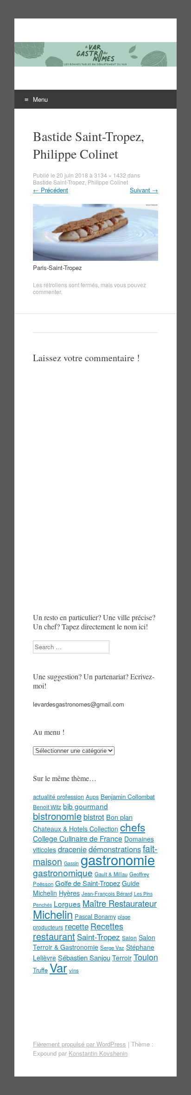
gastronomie (118, 859)
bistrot (93, 816)
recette (77, 926)
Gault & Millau (111, 874)
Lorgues (67, 903)
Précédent (50, 189)
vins (74, 970)
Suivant (144, 189)
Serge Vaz (112, 947)
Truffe (40, 970)
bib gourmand (85, 806)
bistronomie (57, 816)
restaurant (54, 936)
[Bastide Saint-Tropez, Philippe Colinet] (95, 258)
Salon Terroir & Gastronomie (94, 942)
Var (58, 967)
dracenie (72, 849)
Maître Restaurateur (120, 903)
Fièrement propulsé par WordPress (79, 1044)
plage (124, 916)
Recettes (106, 926)
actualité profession (58, 796)
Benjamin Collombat (128, 796)
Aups (92, 796)
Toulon (146, 957)
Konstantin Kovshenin (98, 1053)
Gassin (71, 863)
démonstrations (115, 849)
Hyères (69, 893)
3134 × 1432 (110, 175)
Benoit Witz (47, 807)
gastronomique (63, 872)
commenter (47, 291)
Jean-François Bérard (107, 893)
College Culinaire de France (77, 838)
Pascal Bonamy (95, 916)
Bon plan (119, 817)
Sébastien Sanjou (84, 957)
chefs (132, 826)
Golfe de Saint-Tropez (87, 883)
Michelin (53, 914)
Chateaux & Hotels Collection (75, 828)
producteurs (48, 927)
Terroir (122, 957)
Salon (129, 937)
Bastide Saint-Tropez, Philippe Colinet (80, 182)
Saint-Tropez (98, 936)
